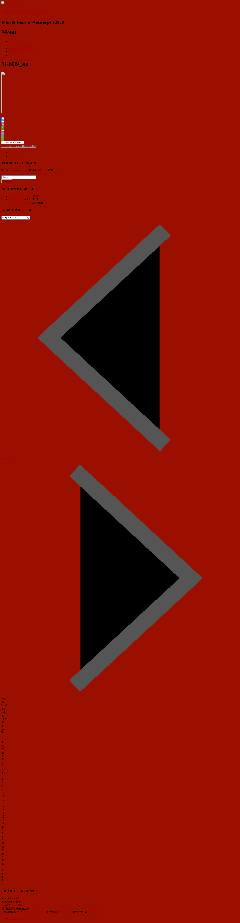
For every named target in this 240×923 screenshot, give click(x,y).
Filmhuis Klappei (24, 12)
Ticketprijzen (16, 199)
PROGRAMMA (19, 44)
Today (5, 458)
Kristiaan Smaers (12, 146)
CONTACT (16, 54)
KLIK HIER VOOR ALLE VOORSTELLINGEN (32, 173)
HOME (13, 41)
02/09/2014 (29, 146)
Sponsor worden (18, 202)
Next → (14, 155)
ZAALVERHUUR (20, 48)
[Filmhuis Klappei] (13, 3)
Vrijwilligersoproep (20, 196)
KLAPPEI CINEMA (21, 51)
